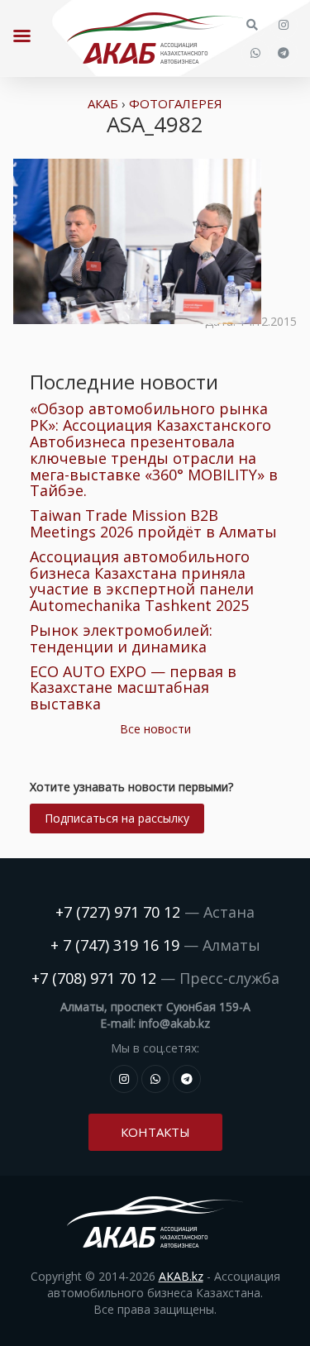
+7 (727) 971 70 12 (117, 912)
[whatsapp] (255, 53)
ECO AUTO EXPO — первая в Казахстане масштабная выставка (133, 687)
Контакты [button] (155, 1132)
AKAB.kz (181, 1276)
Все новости (155, 729)
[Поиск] (252, 25)
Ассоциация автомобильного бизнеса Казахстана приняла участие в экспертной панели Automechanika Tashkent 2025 (142, 581)
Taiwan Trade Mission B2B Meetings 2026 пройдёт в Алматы (153, 523)
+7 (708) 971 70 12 (93, 978)
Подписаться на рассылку (117, 818)
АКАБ (103, 103)
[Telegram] (283, 53)
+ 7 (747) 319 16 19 (114, 945)
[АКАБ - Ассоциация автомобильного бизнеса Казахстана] (155, 38)
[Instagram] (283, 25)
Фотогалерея (175, 103)
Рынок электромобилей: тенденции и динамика (121, 638)
